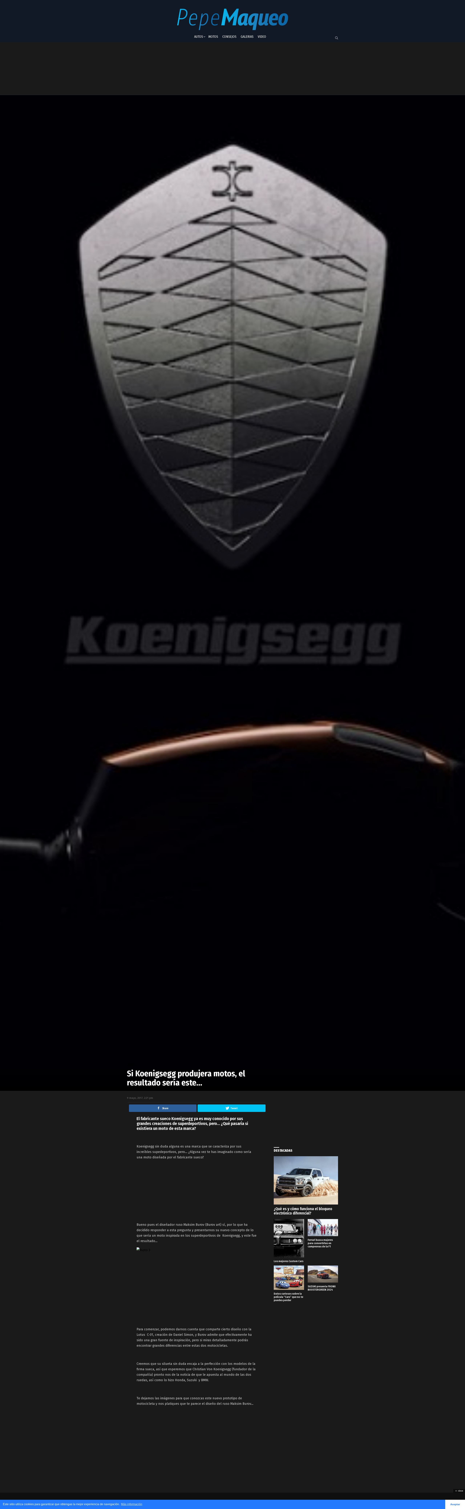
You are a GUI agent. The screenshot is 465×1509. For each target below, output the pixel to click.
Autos (198, 37)
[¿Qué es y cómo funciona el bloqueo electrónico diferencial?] (306, 1180)
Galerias (247, 37)
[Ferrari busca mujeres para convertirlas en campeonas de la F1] (323, 1227)
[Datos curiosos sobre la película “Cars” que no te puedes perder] (289, 1278)
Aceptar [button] (455, 1504)
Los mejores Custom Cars (288, 1261)
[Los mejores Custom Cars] (289, 1238)
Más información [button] (131, 1504)
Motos (213, 37)
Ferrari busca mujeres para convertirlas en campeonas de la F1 (320, 1243)
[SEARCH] (336, 38)
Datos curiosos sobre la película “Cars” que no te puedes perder (288, 1297)
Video (262, 37)
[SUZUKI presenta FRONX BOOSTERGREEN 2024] (323, 1274)
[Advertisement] (217, 68)
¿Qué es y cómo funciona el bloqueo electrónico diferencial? (303, 1211)
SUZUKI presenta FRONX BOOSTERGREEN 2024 (322, 1288)
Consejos (229, 37)
